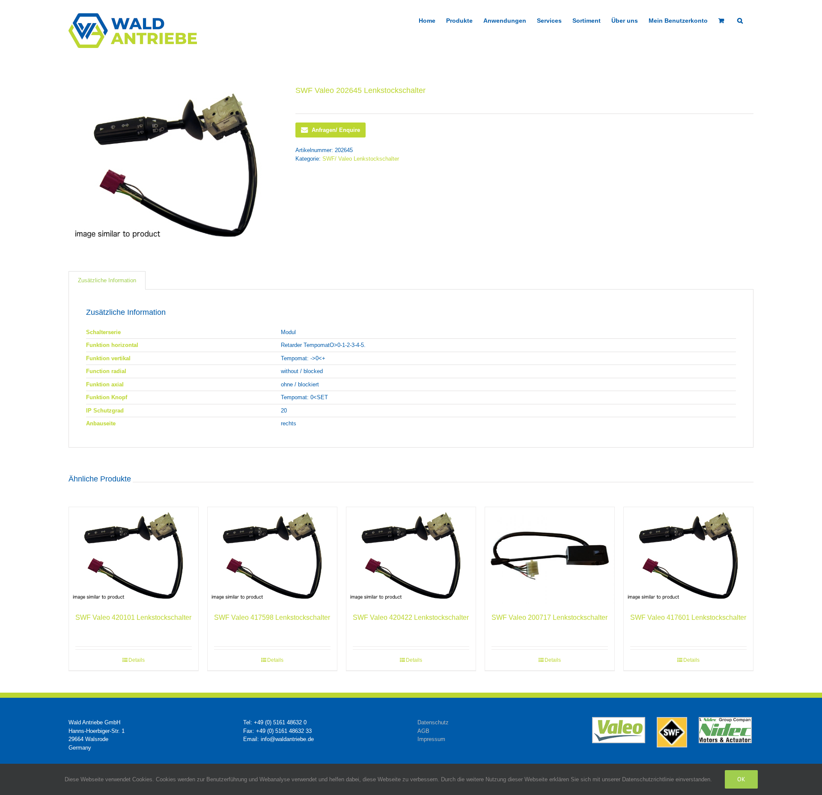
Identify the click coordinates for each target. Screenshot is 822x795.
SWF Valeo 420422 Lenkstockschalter (411, 617)
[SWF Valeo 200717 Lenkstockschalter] (549, 555)
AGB (423, 731)
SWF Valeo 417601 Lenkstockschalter (688, 617)
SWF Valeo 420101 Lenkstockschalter (133, 617)
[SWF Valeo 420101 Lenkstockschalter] (133, 555)
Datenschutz (433, 722)
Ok (741, 779)
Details (136, 660)
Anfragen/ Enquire (336, 130)
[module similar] (175, 165)
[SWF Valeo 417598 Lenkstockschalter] (272, 555)
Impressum (431, 739)
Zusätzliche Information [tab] (107, 280)
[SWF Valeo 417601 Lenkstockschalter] (688, 555)
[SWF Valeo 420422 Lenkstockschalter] (411, 555)
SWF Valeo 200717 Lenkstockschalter (549, 617)
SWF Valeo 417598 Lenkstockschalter (272, 617)
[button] (740, 19)
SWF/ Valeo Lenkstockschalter (360, 158)
